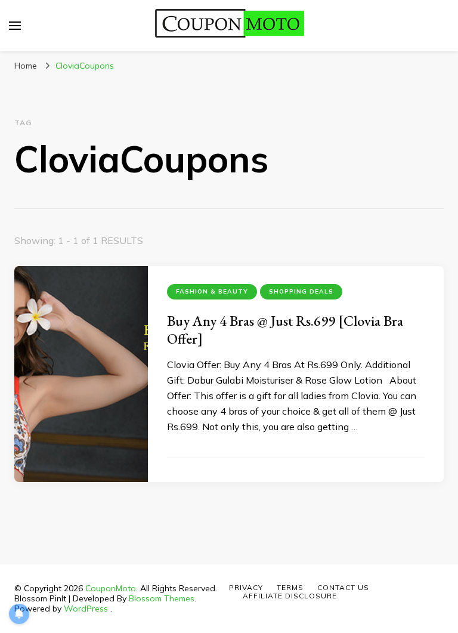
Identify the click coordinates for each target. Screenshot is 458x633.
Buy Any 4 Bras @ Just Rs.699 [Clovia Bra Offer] (285, 329)
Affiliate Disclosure (290, 595)
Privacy (246, 587)
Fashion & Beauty (212, 291)
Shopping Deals (301, 291)
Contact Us (343, 587)
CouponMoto (110, 588)
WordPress (86, 608)
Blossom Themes (161, 598)
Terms (290, 587)
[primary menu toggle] (15, 25)
